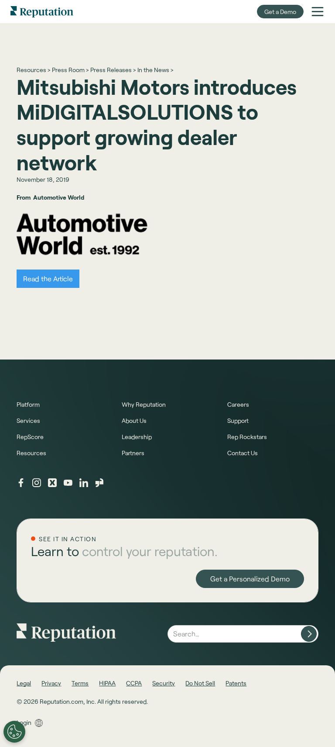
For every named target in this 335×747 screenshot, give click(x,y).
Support (238, 420)
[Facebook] (21, 483)
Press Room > (70, 69)
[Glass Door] (99, 483)
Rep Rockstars (247, 436)
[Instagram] (36, 483)
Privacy (51, 683)
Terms (80, 683)
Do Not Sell (200, 683)
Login (24, 722)
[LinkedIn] (83, 483)
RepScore (30, 436)
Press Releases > (113, 69)
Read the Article (48, 278)
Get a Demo (280, 11)
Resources (31, 452)
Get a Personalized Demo (250, 578)
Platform (28, 404)
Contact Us (242, 452)
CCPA (134, 683)
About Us (134, 420)
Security (163, 683)
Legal (24, 683)
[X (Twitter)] (52, 483)
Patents (236, 683)
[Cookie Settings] (14, 732)
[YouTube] (68, 483)
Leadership (137, 436)
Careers (238, 404)
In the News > (155, 69)
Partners (133, 452)
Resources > (33, 69)
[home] (41, 11)
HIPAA (107, 683)
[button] (318, 11)
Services (28, 420)
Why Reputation (144, 404)
